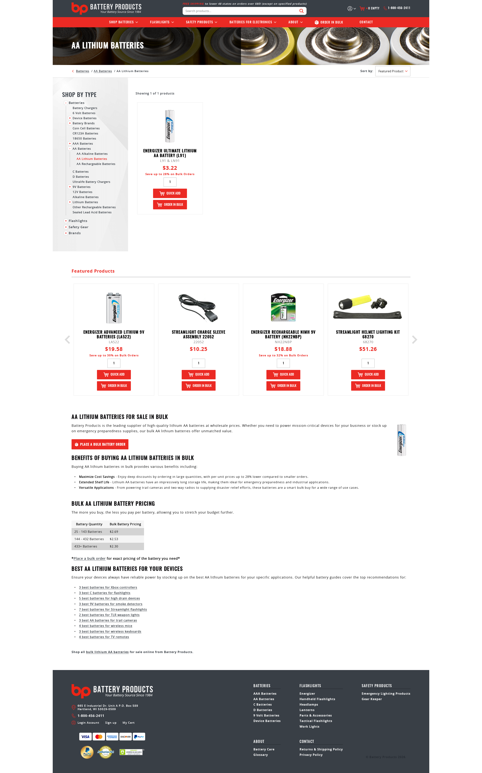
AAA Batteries (83, 143)
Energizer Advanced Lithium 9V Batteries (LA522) (114, 334)
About (293, 22)
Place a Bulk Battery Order (102, 444)
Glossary (260, 755)
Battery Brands (84, 123)
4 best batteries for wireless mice (105, 626)
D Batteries (81, 176)
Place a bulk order (90, 558)
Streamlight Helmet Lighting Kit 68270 (368, 334)
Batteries (121, 22)
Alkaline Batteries (86, 197)
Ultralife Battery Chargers (91, 181)
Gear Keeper (372, 699)
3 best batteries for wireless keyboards (110, 631)
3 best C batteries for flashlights (104, 593)
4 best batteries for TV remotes (104, 637)
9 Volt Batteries (266, 715)
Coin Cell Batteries (86, 128)
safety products (377, 686)
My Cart (129, 722)
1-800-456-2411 (399, 8)
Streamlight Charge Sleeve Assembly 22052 (199, 334)
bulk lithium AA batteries (107, 652)
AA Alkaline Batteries (92, 153)
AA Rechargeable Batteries (96, 163)
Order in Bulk (173, 204)
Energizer (307, 693)
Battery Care (264, 749)
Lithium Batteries (85, 202)
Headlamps (309, 704)
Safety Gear (78, 227)
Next (413, 339)
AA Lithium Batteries (92, 158)
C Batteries (81, 171)
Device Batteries (85, 118)
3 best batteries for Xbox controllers (108, 587)
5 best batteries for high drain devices (109, 598)
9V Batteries (82, 186)
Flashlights (160, 22)
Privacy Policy (311, 755)
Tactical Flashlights (316, 721)
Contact (366, 22)
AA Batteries (103, 71)
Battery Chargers (85, 108)
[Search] (301, 11)
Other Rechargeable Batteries (94, 207)
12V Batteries (82, 192)
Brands (75, 233)
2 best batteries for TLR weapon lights (109, 615)
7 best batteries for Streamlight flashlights (113, 609)
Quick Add (173, 193)
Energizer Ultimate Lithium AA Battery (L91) (170, 153)
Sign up (111, 722)
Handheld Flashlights (317, 699)
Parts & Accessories (316, 715)
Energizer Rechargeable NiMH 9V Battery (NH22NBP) (283, 334)
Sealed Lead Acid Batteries (92, 212)
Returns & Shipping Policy (321, 749)
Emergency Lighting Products (386, 693)
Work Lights (310, 726)
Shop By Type (79, 95)
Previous (69, 339)
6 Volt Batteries (84, 113)
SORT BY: (366, 71)
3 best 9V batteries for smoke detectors (111, 604)
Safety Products (199, 22)
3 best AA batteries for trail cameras (108, 620)
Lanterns (307, 710)
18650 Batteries (84, 138)
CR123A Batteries (85, 133)
